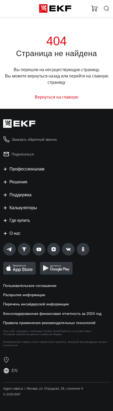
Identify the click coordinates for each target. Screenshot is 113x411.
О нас (14, 233)
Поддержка (20, 195)
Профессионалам (26, 169)
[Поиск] (106, 8)
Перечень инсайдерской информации (36, 304)
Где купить (19, 220)
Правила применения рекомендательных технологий (49, 323)
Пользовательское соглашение (29, 285)
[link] (9, 249)
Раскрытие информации (24, 295)
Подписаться (23, 154)
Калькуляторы (23, 208)
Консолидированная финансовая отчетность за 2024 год (52, 313)
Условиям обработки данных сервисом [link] (27, 334)
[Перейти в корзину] (94, 8)
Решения (18, 182)
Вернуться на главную (56, 97)
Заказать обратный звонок (34, 139)
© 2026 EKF (11, 394)
